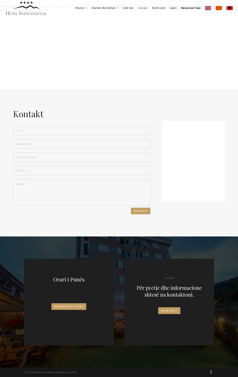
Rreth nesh (158, 8)
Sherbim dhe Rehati (103, 8)
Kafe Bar (128, 8)
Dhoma (79, 8)
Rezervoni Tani (190, 8)
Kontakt (142, 8)
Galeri (173, 8)
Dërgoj (140, 211)
